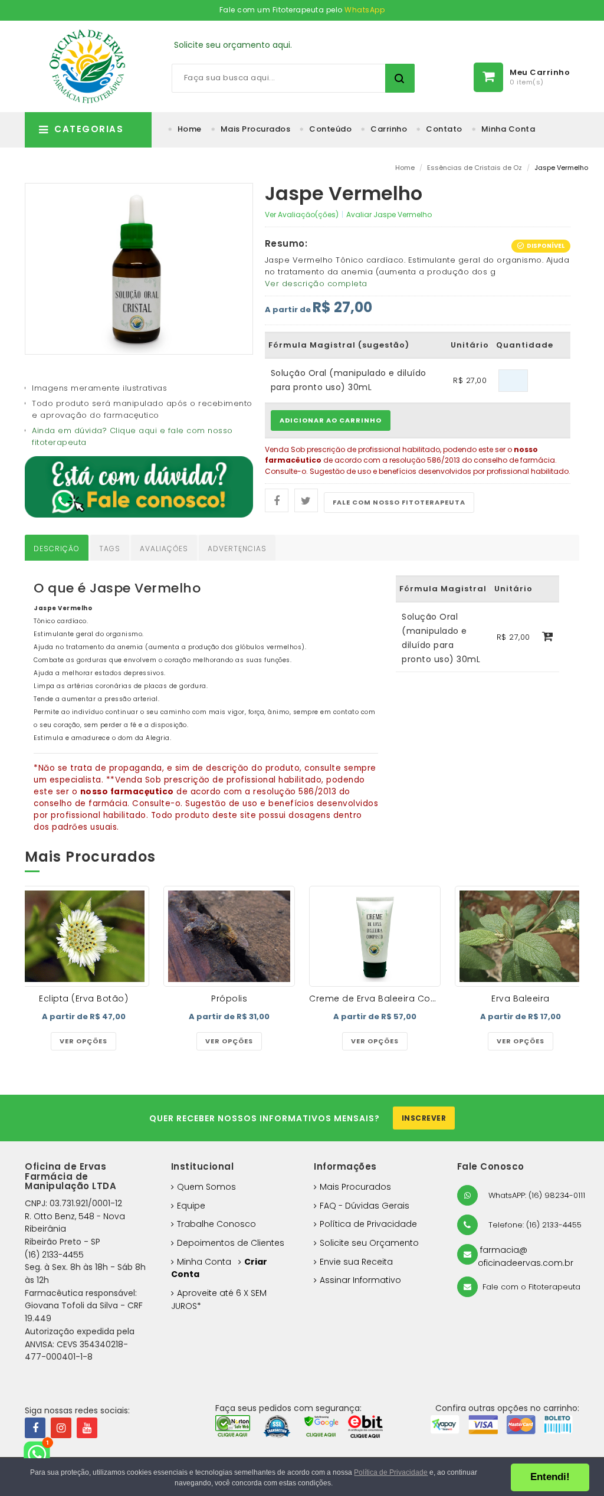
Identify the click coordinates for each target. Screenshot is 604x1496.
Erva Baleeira (520, 998)
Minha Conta (508, 129)
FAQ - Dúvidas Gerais (364, 1206)
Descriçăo (57, 549)
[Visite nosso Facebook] (35, 1428)
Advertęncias (237, 549)
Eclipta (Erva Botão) (83, 998)
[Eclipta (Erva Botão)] (83, 936)
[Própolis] (229, 936)
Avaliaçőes (164, 549)
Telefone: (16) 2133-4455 (534, 1224)
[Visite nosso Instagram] (61, 1428)
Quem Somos (206, 1187)
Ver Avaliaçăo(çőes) (302, 214)
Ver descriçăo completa (316, 283)
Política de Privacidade (368, 1224)
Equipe (191, 1206)
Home (190, 129)
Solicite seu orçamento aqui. (233, 45)
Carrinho (388, 129)
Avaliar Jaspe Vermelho (389, 214)
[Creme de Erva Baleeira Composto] (375, 936)
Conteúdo (330, 129)
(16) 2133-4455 (54, 1255)
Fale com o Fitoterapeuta (530, 1286)
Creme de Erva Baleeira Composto (388, 998)
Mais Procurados (256, 129)
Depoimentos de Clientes (230, 1243)
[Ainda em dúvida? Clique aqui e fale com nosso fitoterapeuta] (139, 486)
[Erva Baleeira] (520, 936)
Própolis (229, 998)
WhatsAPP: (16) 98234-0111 (535, 1195)
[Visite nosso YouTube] (87, 1428)
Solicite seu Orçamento (369, 1243)
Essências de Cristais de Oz (474, 167)
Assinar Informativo (360, 1280)
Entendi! (550, 1476)
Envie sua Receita (356, 1262)
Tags (109, 549)
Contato (444, 129)
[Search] (400, 78)
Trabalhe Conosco (216, 1224)
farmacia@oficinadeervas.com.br (525, 1256)
